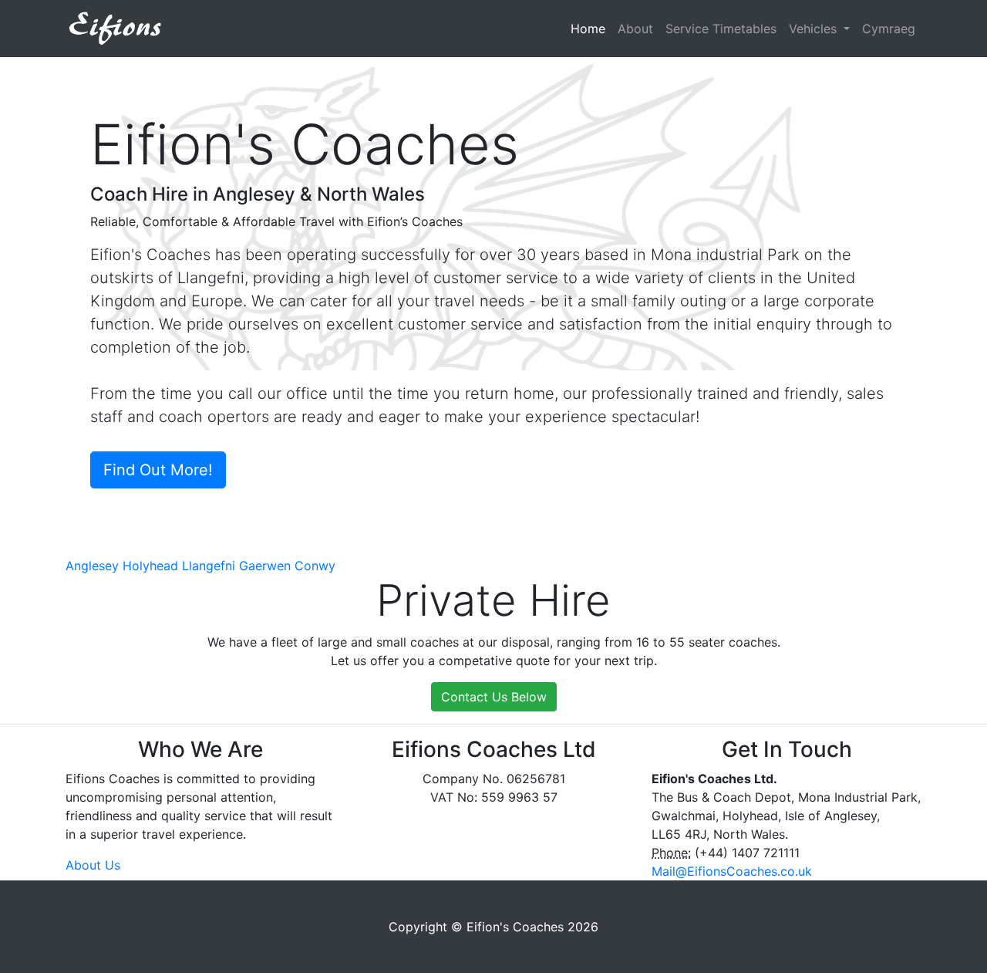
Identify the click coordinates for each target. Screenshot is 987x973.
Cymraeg (888, 28)
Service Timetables (720, 28)
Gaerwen (265, 565)
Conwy (315, 565)
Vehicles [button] (814, 28)
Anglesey (92, 565)
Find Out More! (158, 470)
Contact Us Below (494, 696)
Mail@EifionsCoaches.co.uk (732, 871)
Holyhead (150, 565)
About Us (93, 865)
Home (591, 28)
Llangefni (208, 565)
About (635, 28)
